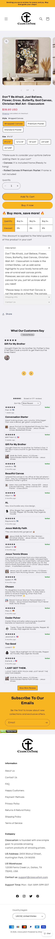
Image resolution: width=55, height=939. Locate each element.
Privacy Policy (12, 804)
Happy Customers (14, 790)
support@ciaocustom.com (33, 877)
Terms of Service (13, 823)
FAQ (7, 784)
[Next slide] (31, 373)
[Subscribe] (46, 722)
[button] (6, 19)
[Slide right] (33, 90)
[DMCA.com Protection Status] (8, 732)
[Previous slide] (24, 373)
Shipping (5, 113)
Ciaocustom (22, 932)
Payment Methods (14, 797)
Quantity (6, 180)
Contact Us (11, 777)
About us (10, 771)
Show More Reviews (27, 688)
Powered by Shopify (36, 932)
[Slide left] (21, 90)
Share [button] (9, 314)
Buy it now (27, 205)
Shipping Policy (13, 817)
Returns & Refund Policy (17, 810)
